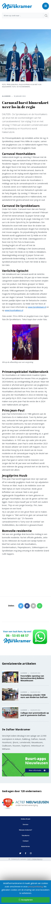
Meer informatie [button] (35, 770)
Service (25, 824)
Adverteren (25, 846)
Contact (25, 841)
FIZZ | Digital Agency (34, 859)
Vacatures (25, 835)
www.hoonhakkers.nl (14, 310)
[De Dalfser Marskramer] (17, 6)
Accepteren (27, 899)
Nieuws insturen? (25, 830)
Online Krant (25, 819)
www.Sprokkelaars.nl (37, 307)
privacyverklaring (35, 886)
